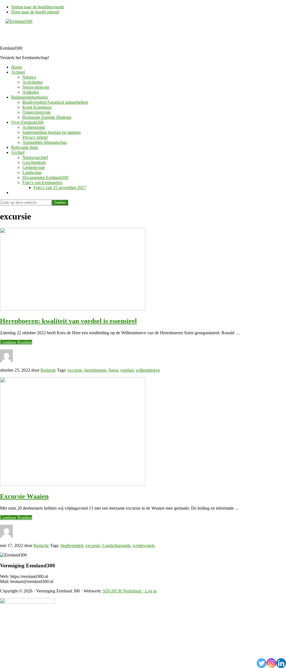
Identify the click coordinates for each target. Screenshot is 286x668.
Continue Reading (16, 342)
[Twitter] (261, 663)
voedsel (127, 370)
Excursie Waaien (24, 496)
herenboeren (95, 370)
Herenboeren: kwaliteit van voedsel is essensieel (68, 321)
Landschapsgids (116, 545)
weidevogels (144, 545)
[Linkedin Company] (281, 663)
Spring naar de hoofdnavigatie (37, 6)
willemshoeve (148, 370)
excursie (75, 370)
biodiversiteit (72, 545)
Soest (113, 370)
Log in (151, 591)
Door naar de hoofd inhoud (35, 11)
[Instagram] (271, 663)
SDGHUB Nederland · (124, 591)
